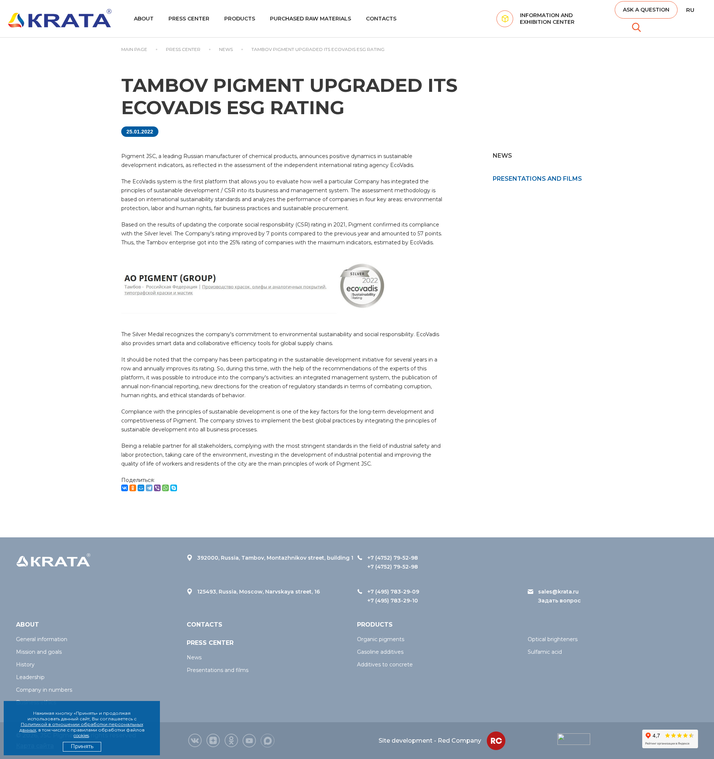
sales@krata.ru (558, 591)
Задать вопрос (559, 600)
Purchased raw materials (310, 18)
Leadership (30, 677)
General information (41, 639)
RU (690, 9)
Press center (188, 18)
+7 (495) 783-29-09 (393, 591)
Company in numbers (44, 689)
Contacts (381, 18)
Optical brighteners (553, 639)
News (194, 657)
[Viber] (157, 488)
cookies (81, 735)
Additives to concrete (385, 664)
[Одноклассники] (132, 488)
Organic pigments (380, 639)
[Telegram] (149, 488)
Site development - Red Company (430, 740)
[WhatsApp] (165, 488)
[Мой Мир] (141, 488)
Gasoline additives (380, 652)
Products (239, 18)
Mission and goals (39, 652)
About (144, 18)
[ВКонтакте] (124, 488)
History (25, 664)
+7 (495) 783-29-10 (392, 600)
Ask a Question (646, 9)
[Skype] (173, 488)
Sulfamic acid (545, 652)
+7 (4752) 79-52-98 (392, 557)
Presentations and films (537, 178)
